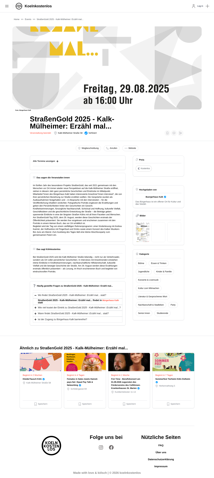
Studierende (162, 313)
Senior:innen (144, 313)
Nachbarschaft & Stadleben (151, 305)
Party (173, 305)
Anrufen (113, 148)
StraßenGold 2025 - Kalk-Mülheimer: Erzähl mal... (60, 19)
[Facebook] (111, 447)
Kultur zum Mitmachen (148, 288)
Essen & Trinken (158, 263)
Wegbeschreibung (90, 148)
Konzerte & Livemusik (148, 280)
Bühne (141, 263)
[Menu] (7, 6)
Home (17, 19)
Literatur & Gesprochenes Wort (152, 296)
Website (132, 148)
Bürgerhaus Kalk (110, 300)
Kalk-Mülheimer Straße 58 (70, 133)
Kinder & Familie (164, 272)
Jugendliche (143, 272)
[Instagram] (101, 447)
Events (28, 19)
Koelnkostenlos (38, 6)
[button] (207, 6)
